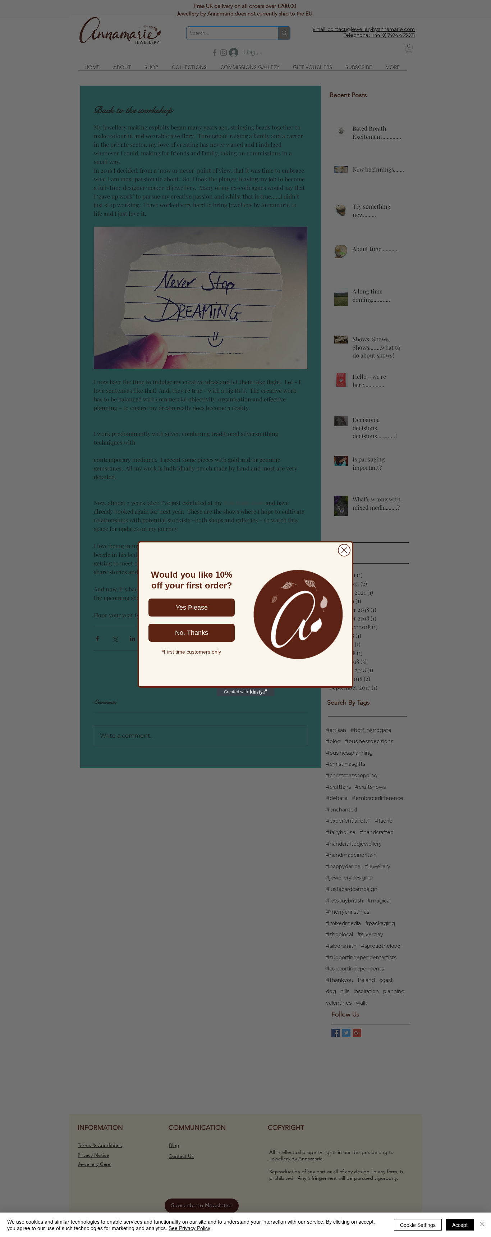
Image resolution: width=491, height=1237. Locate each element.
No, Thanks (191, 632)
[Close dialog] (344, 550)
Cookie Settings (418, 1224)
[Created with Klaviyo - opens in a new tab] (245, 692)
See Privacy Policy (189, 1228)
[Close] (482, 1224)
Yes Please (192, 607)
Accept (460, 1224)
